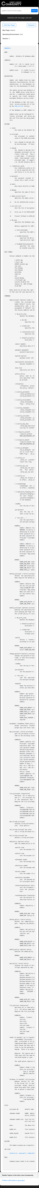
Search (34, 10)
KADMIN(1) (7, 48)
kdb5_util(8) (19, 106)
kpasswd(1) (22, 1153)
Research (31, 25)
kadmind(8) (31, 1153)
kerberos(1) (14, 1153)
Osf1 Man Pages (9, 25)
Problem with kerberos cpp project (13, 1180)
